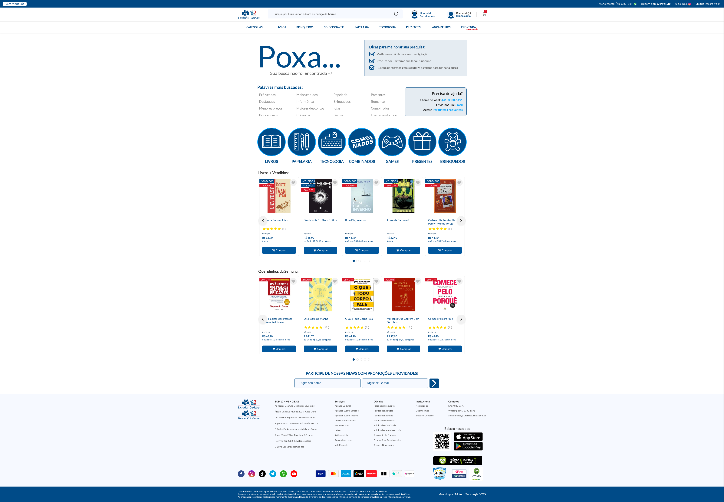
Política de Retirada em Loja (387, 430)
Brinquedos (305, 27)
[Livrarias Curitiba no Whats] (283, 473)
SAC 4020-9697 (456, 405)
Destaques (267, 101)
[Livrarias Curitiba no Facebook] (241, 473)
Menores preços (271, 108)
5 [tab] (369, 261)
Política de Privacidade (385, 425)
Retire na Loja (341, 435)
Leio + (338, 430)
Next (461, 220)
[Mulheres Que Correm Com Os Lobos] (403, 294)
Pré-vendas (267, 95)
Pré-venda (468, 27)
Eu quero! (434, 383)
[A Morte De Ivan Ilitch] (279, 196)
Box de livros (268, 115)
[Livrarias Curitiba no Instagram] (251, 473)
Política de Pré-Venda (384, 420)
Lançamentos (441, 27)
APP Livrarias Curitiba (345, 420)
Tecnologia (387, 27)
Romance (378, 101)
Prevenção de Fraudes (385, 435)
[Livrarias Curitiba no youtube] (294, 473)
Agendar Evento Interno (346, 415)
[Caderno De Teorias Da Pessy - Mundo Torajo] (445, 196)
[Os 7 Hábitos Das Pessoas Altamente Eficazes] (279, 294)
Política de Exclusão (383, 415)
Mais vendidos (307, 95)
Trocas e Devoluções (384, 445)
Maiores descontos (310, 108)
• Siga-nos (680, 4)
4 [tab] (365, 261)
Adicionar (279, 250)
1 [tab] (354, 261)
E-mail (458, 105)
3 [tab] (361, 261)
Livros (281, 27)
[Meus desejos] (293, 182)
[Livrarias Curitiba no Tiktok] (262, 473)
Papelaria (362, 27)
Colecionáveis (334, 27)
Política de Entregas (383, 410)
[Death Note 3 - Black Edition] (320, 196)
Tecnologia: (476, 494)
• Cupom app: (655, 4)
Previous (262, 220)
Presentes (413, 27)
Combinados (380, 108)
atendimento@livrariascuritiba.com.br (467, 415)
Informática (305, 101)
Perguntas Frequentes (448, 109)
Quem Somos (422, 410)
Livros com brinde (384, 115)
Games (392, 161)
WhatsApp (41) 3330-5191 (461, 410)
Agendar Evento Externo (347, 410)
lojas (337, 108)
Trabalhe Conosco (425, 415)
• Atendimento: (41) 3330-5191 (615, 4)
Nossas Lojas (422, 405)
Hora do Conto (342, 425)
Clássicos (303, 115)
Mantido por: (450, 494)
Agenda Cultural (343, 405)
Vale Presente (341, 445)
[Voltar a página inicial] (249, 14)
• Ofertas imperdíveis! (707, 4)
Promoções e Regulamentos (387, 440)
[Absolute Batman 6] (403, 196)
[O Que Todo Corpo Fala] (362, 294)
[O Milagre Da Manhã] (320, 294)
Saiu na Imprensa (343, 440)
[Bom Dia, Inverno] (362, 196)
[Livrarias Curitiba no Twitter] (272, 473)
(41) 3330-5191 (452, 100)
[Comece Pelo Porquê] (445, 294)
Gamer (339, 115)
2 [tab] (357, 261)
